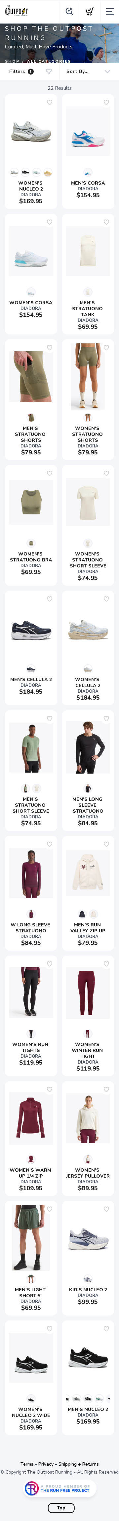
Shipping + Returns (79, 1464)
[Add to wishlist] (49, 102)
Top (61, 1508)
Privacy (46, 1464)
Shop (12, 61)
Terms (26, 1464)
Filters (20, 71)
